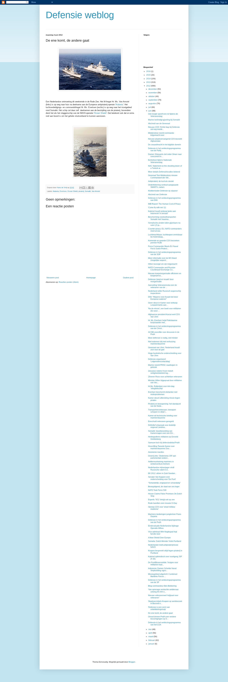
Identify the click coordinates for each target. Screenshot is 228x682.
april (150, 633)
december (152, 89)
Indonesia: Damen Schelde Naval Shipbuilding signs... (162, 569)
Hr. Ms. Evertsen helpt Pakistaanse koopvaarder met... (162, 321)
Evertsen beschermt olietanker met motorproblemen (162, 393)
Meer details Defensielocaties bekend (164, 172)
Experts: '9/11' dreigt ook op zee (161, 500)
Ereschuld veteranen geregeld (161, 421)
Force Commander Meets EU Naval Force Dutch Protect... (163, 247)
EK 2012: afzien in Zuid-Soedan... (162, 473)
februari (151, 640)
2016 (148, 71)
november (152, 93)
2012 (148, 86)
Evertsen (63, 191)
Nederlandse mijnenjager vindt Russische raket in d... (161, 468)
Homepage (91, 278)
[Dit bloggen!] (83, 187)
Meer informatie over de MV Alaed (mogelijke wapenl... (162, 259)
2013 (148, 82)
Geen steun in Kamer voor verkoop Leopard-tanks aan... (162, 304)
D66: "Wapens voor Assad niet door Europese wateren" (163, 298)
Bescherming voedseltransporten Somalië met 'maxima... (162, 218)
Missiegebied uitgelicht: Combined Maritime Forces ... (162, 575)
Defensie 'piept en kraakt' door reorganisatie (161, 280)
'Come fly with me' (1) (157, 207)
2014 (148, 79)
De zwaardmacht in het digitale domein (164, 145)
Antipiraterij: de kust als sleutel (161, 181)
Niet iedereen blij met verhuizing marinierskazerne (161, 343)
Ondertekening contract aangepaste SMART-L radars (163, 186)
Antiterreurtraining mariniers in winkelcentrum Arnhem (161, 463)
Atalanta (119, 104)
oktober (151, 96)
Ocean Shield (100, 113)
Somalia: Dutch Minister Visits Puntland (164, 541)
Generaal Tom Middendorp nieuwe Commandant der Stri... (162, 176)
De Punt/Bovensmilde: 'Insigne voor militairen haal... (163, 563)
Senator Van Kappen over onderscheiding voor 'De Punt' (162, 478)
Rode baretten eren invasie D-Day (162, 503)
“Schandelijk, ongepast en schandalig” (164, 483)
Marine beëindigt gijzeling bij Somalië (164, 120)
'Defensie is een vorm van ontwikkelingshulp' (159, 608)
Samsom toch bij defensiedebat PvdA (164, 443)
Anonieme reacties (156, 452)
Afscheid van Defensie (157, 194)
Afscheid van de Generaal (159, 123)
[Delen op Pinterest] (92, 187)
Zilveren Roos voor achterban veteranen (165, 377)
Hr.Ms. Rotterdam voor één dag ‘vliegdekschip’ (161, 387)
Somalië (88, 191)
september (153, 100)
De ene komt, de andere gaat (160, 613)
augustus (152, 103)
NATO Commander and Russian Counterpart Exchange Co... (161, 268)
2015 (148, 75)
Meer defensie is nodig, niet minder (163, 338)
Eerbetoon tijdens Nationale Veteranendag (160, 161)
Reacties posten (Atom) (68, 282)
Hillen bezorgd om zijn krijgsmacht (162, 264)
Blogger (132, 662)
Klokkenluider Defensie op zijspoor (163, 191)
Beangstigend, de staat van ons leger (163, 487)
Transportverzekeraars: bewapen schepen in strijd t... (162, 411)
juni (150, 111)
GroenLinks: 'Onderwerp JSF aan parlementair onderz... (162, 457)
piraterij (81, 191)
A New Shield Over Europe (159, 538)
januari (151, 644)
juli (149, 107)
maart (151, 636)
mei (150, 629)
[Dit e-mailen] (80, 187)
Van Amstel (96, 191)
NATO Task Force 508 (157, 490)
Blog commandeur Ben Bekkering (162, 586)
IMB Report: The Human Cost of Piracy (164, 204)
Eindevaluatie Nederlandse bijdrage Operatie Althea (163, 527)
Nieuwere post (53, 278)
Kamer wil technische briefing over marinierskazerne (162, 417)
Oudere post (128, 278)
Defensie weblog (80, 15)
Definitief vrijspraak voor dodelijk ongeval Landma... (162, 426)
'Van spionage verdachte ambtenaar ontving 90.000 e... (163, 590)
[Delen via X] (86, 187)
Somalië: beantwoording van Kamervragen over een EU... (161, 432)
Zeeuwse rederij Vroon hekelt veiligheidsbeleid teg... (160, 372)
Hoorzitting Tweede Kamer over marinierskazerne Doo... (161, 447)
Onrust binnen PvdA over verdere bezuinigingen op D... (162, 618)
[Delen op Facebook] (89, 187)
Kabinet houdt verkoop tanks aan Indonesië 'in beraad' (162, 212)
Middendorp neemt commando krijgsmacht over (161, 134)
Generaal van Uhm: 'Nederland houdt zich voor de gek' (164, 348)
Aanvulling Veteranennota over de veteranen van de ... (162, 286)
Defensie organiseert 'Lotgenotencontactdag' (159, 360)
